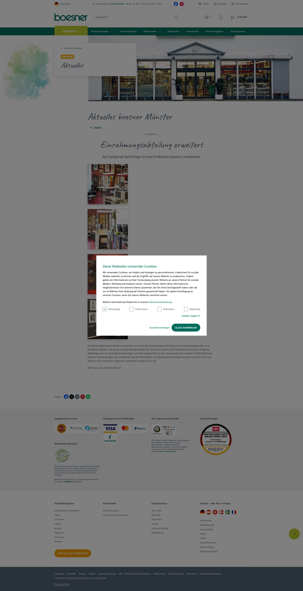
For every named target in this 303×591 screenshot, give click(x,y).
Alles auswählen (186, 327)
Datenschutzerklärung (160, 302)
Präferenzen (141, 309)
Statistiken (168, 309)
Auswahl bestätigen (159, 327)
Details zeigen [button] (190, 315)
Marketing (195, 309)
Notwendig (114, 309)
